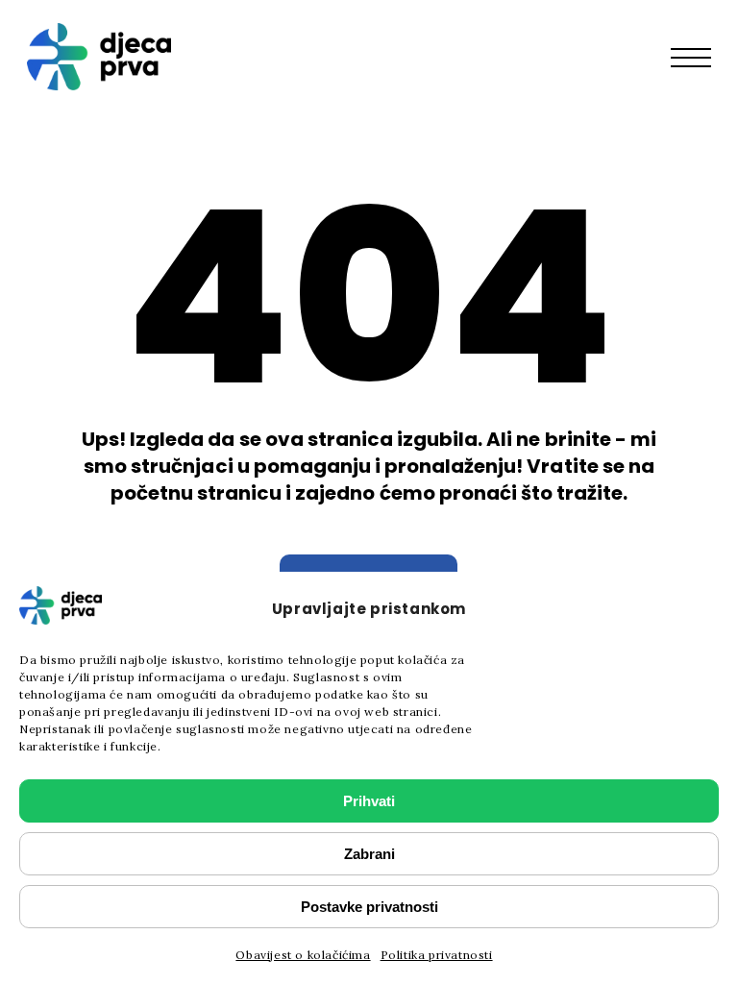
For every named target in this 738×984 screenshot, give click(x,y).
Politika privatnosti (437, 954)
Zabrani (369, 854)
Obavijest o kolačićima (302, 954)
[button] (700, 56)
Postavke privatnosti (369, 906)
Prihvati (369, 801)
